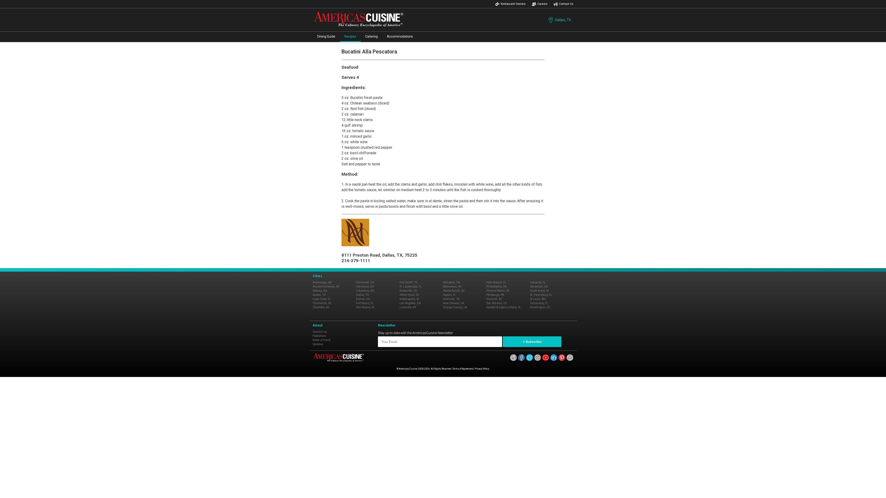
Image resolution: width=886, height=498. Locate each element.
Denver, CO (363, 299)
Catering (371, 36)
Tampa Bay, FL (539, 303)
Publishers (319, 336)
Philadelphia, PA (496, 286)
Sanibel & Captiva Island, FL (503, 307)
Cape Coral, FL (322, 299)
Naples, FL (449, 294)
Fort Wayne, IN (365, 307)
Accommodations (400, 36)
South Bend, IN (539, 290)
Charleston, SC (322, 303)
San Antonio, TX (496, 303)
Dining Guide (326, 36)
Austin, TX (319, 294)
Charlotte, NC (321, 307)
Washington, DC (540, 307)
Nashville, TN (451, 299)
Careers (542, 4)
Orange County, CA (455, 307)
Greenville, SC (408, 290)
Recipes (350, 36)
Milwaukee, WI (452, 286)
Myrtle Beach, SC (454, 290)
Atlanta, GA (320, 290)
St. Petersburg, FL (541, 294)
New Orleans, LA (453, 303)
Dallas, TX (563, 20)
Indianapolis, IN (409, 299)
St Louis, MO (538, 299)
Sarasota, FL (538, 282)
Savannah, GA (539, 286)
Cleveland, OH (365, 286)
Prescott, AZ (494, 299)
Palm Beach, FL (496, 282)
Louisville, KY (408, 307)
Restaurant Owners (513, 4)
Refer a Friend (321, 340)
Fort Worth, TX (409, 282)
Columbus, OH (365, 290)
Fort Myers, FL (365, 303)
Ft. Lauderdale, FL (411, 286)
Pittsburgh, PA (495, 294)
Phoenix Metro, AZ (498, 290)
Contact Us (566, 4)
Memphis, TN (451, 282)
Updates (318, 344)
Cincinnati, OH (365, 282)
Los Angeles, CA (410, 303)
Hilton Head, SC (409, 294)
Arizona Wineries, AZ (326, 286)
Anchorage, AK (322, 282)
